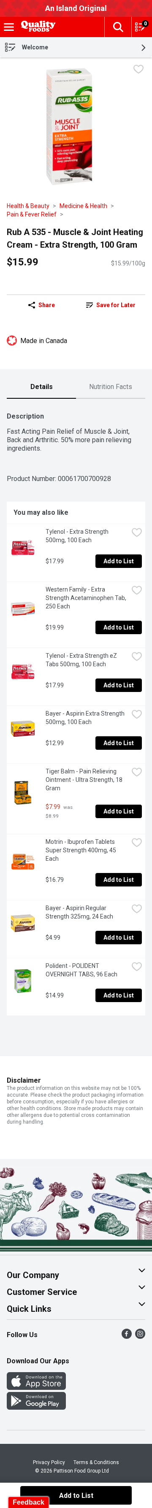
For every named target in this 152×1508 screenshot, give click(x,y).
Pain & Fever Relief (32, 214)
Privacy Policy (49, 1462)
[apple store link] (36, 1388)
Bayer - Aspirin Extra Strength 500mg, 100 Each (86, 717)
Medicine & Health (83, 206)
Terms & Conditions (96, 1462)
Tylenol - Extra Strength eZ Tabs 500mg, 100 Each (82, 660)
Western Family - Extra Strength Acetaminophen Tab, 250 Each (87, 598)
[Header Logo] (36, 27)
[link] (110, 305)
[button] (117, 27)
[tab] (41, 387)
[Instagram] (140, 1336)
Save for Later (116, 305)
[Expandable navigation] (8, 27)
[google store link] (36, 1407)
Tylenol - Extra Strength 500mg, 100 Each (78, 535)
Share (46, 305)
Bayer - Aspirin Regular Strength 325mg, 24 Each (79, 912)
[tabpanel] (76, 710)
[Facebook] (127, 1336)
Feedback (28, 1502)
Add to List (118, 561)
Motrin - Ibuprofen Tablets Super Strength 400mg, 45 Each (81, 850)
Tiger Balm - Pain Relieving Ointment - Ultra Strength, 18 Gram (85, 780)
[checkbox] (138, 70)
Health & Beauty (28, 206)
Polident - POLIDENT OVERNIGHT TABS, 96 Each (81, 970)
